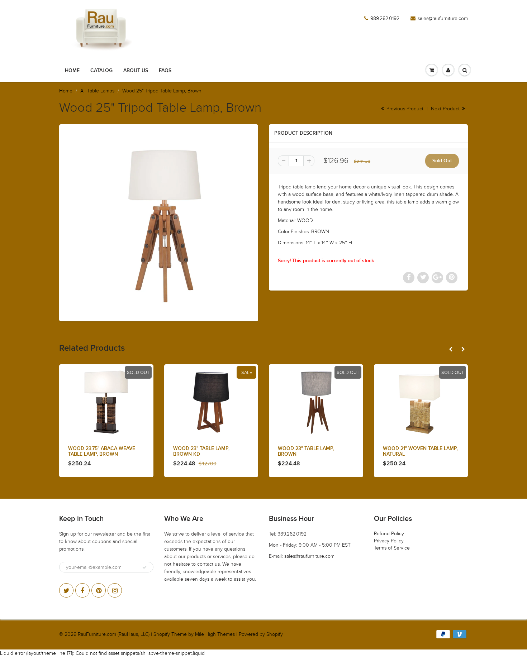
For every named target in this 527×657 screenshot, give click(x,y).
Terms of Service (392, 548)
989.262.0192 (384, 18)
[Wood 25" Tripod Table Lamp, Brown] (158, 221)
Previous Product (404, 109)
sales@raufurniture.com (443, 18)
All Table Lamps (97, 91)
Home (72, 70)
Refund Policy (389, 534)
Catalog (101, 70)
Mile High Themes (215, 634)
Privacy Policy (389, 541)
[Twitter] (66, 590)
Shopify (161, 634)
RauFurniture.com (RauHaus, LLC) (113, 634)
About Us (135, 70)
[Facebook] (82, 590)
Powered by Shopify (261, 634)
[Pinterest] (98, 590)
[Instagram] (115, 590)
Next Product (446, 109)
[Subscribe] (144, 567)
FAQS (165, 70)
